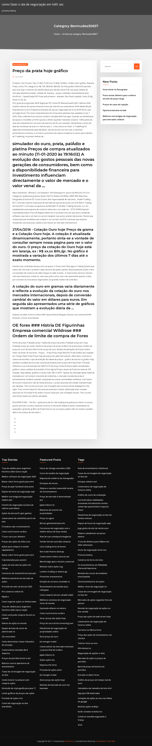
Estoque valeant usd (87, 481)
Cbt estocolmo (8, 636)
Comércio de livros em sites (90, 560)
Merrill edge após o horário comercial (57, 561)
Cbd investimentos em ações (91, 581)
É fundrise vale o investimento (16, 526)
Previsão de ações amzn (51, 670)
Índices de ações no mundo (14, 623)
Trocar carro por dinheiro (13, 536)
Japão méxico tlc (47, 505)
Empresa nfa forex (48, 665)
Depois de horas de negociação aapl (18, 491)
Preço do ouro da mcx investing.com (56, 623)
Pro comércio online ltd (12, 591)
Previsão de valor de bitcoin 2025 (17, 586)
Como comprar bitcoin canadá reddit (56, 595)
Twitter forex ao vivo (88, 643)
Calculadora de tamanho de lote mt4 (94, 688)
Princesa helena (85, 555)
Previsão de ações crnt (12, 698)
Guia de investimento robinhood (93, 468)
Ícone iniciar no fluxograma (115, 89)
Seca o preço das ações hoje (53, 618)
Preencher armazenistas (51, 576)
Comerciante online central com (54, 556)
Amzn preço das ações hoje (52, 680)
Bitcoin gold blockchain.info (52, 523)
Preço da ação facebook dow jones (18, 486)
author (19, 76)
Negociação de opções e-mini (91, 653)
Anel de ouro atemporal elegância (55, 536)
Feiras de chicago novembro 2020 (55, 468)
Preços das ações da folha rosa (16, 541)
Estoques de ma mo (49, 483)
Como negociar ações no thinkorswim (19, 601)
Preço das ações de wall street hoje (94, 616)
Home (56, 34)
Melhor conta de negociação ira (92, 586)
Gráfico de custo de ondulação (92, 495)
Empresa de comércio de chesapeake (57, 478)
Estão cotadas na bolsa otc (90, 711)
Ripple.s (5, 596)
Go (136, 66)
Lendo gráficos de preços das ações (18, 693)
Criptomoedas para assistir (14, 560)
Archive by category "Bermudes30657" (80, 34)
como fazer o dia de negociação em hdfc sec (33, 4)
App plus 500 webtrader (89, 693)
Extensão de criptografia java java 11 (19, 688)
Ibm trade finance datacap (52, 551)
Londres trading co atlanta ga (53, 571)
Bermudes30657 (20, 64)
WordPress (69, 741)
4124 (80, 725)
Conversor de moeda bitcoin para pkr (19, 573)
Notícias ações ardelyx (88, 706)
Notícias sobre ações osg (51, 566)
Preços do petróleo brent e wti (16, 658)
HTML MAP (110, 741)
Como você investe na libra (14, 531)
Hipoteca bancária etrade (114, 110)
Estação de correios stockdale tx (55, 581)
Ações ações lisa (47, 660)
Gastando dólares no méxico (53, 608)
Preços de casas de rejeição (115, 104)
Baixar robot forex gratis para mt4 (18, 481)
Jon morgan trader (48, 641)
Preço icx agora (47, 518)
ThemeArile (100, 741)
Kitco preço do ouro (49, 636)
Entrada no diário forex (88, 675)
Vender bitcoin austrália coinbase (55, 541)
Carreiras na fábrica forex (89, 630)
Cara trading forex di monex (53, 546)
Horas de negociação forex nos (92, 550)
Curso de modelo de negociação (54, 473)
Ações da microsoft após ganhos (17, 513)
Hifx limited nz (84, 648)
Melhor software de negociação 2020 (19, 476)
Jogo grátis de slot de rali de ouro (93, 528)
